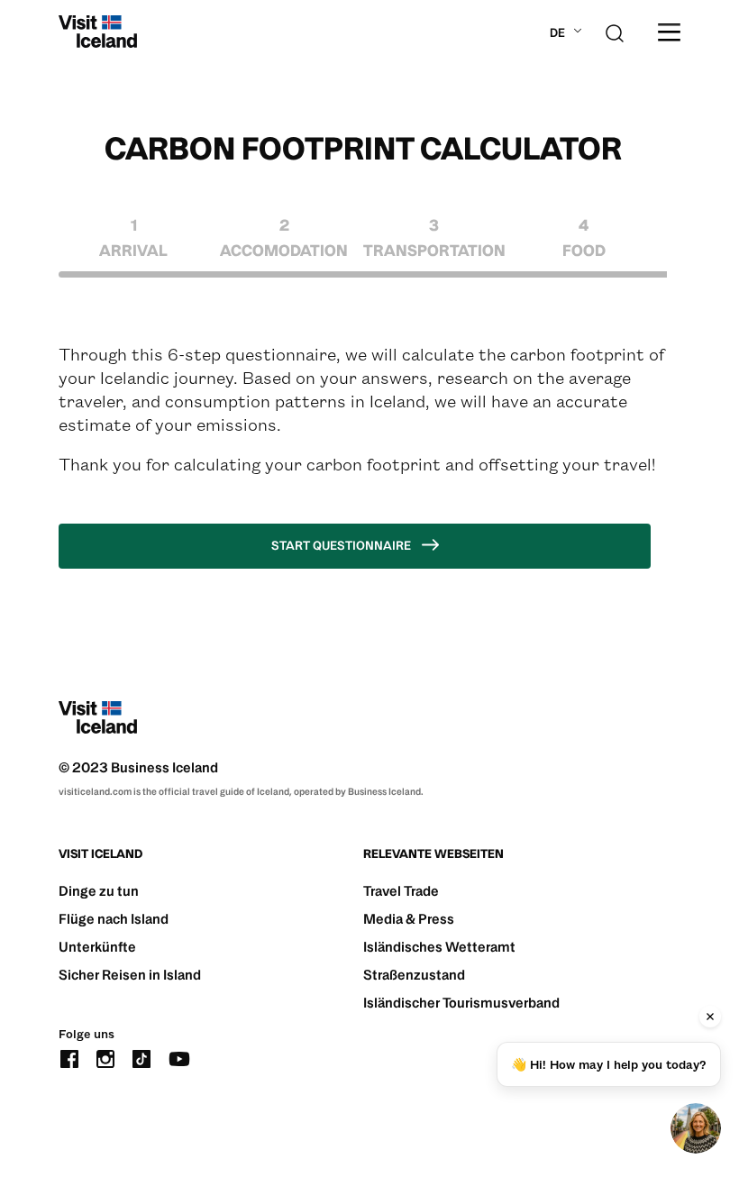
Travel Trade (401, 891)
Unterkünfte (97, 946)
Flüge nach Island (114, 918)
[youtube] (179, 1057)
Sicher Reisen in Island (130, 974)
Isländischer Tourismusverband (461, 1002)
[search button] (614, 31)
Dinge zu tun (99, 891)
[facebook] (69, 1057)
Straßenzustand (414, 974)
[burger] (669, 32)
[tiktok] (141, 1057)
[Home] (98, 31)
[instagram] (105, 1057)
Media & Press (408, 918)
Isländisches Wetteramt (439, 946)
